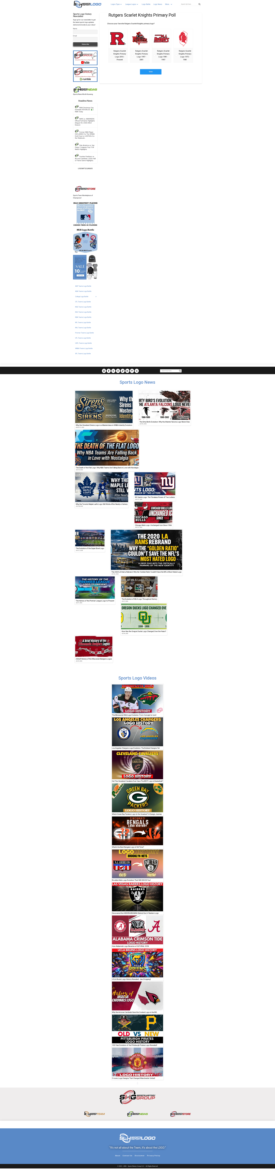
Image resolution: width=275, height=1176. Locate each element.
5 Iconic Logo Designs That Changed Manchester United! (133, 1078)
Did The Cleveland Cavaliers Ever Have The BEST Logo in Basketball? (137, 781)
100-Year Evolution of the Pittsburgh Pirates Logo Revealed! (134, 1045)
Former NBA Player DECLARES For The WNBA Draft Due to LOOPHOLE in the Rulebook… (85, 135)
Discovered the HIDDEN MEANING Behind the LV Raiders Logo (135, 913)
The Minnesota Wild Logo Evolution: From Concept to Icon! (134, 715)
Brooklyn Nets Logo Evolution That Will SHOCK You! (131, 880)
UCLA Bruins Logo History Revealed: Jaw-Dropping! (131, 979)
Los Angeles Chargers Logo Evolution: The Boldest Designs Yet (136, 748)
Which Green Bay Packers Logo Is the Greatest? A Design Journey (137, 814)
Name (75, 28)
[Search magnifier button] (199, 4)
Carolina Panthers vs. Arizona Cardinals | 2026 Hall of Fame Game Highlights (85, 159)
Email (75, 36)
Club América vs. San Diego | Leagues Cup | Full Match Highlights (84, 147)
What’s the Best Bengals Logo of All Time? (128, 847)
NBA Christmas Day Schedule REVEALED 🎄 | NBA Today (84, 110)
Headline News (85, 101)
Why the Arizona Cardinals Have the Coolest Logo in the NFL (134, 1012)
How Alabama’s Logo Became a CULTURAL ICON (130, 946)
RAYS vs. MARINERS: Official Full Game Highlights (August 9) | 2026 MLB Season (85, 122)
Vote (151, 72)
